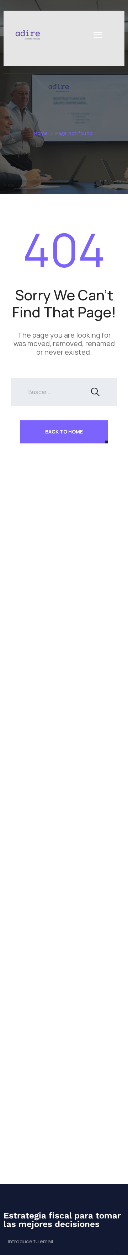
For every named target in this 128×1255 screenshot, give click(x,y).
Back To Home (64, 431)
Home (41, 133)
